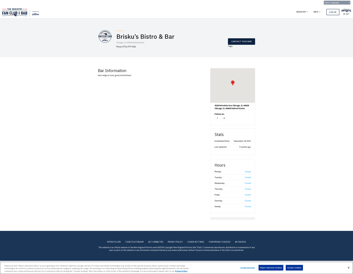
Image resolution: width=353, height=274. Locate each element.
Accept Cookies (294, 267)
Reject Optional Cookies (271, 267)
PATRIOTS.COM (114, 242)
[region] (176, 268)
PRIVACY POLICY (175, 242)
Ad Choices (240, 242)
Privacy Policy (181, 271)
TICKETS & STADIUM (134, 242)
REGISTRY (301, 12)
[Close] (349, 268)
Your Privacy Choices (219, 242)
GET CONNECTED (155, 242)
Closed (248, 171)
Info (315, 12)
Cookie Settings (247, 267)
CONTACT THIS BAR (241, 41)
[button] (233, 83)
